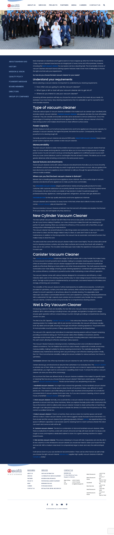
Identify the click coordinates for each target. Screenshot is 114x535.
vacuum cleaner (100, 365)
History (12, 66)
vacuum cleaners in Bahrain (48, 382)
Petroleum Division (46, 486)
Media (73, 5)
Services (42, 5)
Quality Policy (16, 76)
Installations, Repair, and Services (51, 488)
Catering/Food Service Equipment (51, 476)
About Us (32, 5)
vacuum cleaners (44, 204)
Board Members (16, 86)
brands (86, 419)
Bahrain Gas (64, 454)
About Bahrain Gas (18, 61)
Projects (53, 5)
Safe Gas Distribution (47, 473)
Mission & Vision (16, 71)
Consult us (36, 457)
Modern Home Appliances (48, 478)
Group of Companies (19, 96)
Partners (64, 5)
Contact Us (95, 5)
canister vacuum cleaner (44, 258)
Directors (14, 91)
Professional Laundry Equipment (50, 481)
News (28, 483)
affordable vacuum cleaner (46, 186)
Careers (82, 5)
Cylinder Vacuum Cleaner (61, 321)
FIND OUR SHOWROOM (66, 504)
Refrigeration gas (46, 483)
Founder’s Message (18, 81)
